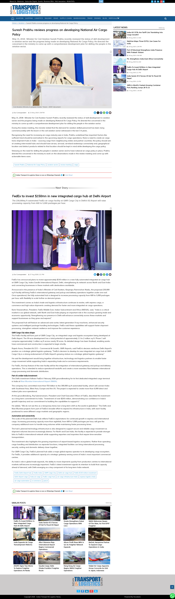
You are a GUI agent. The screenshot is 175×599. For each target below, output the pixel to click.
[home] (12, 18)
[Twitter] (98, 112)
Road (56, 18)
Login (101, 1)
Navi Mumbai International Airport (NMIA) (39, 381)
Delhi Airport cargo (21, 477)
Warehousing (79, 18)
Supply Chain (66, 18)
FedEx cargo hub (49, 477)
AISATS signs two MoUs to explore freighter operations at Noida (23, 568)
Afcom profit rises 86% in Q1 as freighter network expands (74, 544)
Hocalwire (137, 597)
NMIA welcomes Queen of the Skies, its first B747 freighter (99, 523)
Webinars (20, 1)
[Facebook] (101, 112)
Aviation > (22, 23)
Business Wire (49, 1)
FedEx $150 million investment (85, 473)
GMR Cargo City (50, 473)
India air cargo (35, 477)
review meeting (66, 165)
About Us (13, 1)
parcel (45, 481)
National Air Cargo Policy (36, 165)
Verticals (113, 18)
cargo (76, 165)
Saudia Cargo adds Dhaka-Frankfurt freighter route (49, 568)
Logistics (39, 18)
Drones (97, 18)
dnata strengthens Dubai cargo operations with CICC (74, 523)
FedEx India (38, 473)
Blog (105, 18)
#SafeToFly (71, 1)
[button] (62, 52)
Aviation (19, 18)
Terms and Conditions (92, 588)
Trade (89, 18)
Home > (15, 23)
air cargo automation (21, 481)
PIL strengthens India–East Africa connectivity (145, 59)
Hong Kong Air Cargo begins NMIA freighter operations (73, 568)
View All (109, 503)
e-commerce (36, 481)
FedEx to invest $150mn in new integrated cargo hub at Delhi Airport (61, 196)
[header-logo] (25, 9)
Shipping (29, 18)
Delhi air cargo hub (65, 473)
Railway (48, 18)
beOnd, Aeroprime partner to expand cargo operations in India (99, 544)
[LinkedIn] (95, 112)
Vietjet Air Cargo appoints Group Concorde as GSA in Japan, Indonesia (99, 568)
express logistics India (88, 477)
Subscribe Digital (31, 1)
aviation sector (52, 165)
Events (40, 1)
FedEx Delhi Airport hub (22, 473)
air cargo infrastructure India (67, 477)
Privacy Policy (80, 588)
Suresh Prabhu (19, 165)
